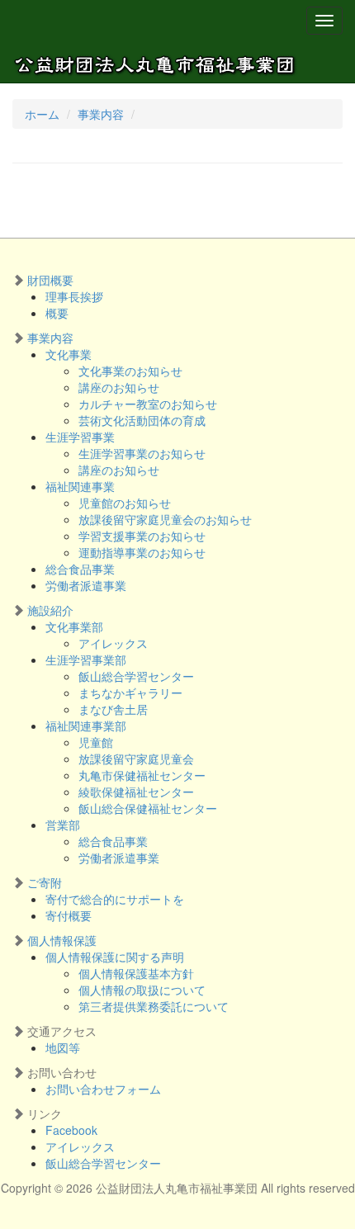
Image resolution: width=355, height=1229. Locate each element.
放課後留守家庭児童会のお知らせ (165, 519)
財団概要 (50, 280)
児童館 (95, 742)
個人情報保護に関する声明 (114, 956)
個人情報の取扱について (142, 989)
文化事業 (68, 354)
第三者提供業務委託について (153, 1006)
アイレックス (113, 643)
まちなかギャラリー (130, 692)
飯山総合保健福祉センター (147, 808)
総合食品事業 (80, 568)
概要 (57, 313)
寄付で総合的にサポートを (114, 899)
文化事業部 (74, 626)
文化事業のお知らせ (130, 370)
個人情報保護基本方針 (136, 973)
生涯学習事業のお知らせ (142, 453)
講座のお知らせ (118, 387)
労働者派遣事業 (85, 585)
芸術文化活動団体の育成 (142, 420)
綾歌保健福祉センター (136, 791)
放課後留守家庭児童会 (136, 758)
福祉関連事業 (80, 486)
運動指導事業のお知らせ (142, 552)
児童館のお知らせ (124, 502)
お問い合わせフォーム (103, 1088)
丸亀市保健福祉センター (142, 775)
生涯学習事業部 (85, 659)
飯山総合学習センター (136, 676)
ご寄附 (44, 882)
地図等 (62, 1047)
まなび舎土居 (113, 709)
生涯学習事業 (80, 436)
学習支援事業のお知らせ (142, 535)
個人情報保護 (62, 940)
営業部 (62, 824)
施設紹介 (50, 610)
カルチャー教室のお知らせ (147, 403)
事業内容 (101, 114)
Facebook (71, 1130)
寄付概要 (68, 915)
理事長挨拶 (74, 296)
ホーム (42, 114)
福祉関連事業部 (85, 725)
